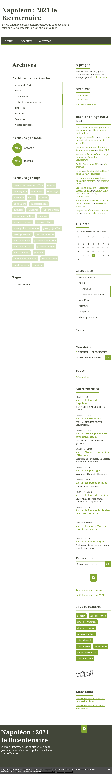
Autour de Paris (23, 85)
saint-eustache (21, 264)
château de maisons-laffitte (28, 185)
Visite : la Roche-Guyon (90, 541)
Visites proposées (24, 124)
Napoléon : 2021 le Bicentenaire (29, 14)
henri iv (43, 197)
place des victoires (23, 246)
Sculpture (20, 119)
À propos (45, 41)
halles (31, 197)
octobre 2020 (82, 95)
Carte (80, 330)
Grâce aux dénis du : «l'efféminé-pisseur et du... (93, 189)
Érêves (79, 170)
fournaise (19, 197)
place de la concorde (45, 240)
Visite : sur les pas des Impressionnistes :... (92, 435)
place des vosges (46, 246)
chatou (51, 185)
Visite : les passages (88, 470)
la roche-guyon (51, 209)
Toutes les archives (86, 104)
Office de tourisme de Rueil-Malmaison (90, 707)
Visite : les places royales (91, 482)
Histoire (19, 90)
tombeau (38, 264)
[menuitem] (9, 40)
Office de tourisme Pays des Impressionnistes (90, 700)
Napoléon (20, 107)
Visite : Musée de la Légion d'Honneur (92, 453)
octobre (29, 148)
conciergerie (20, 191)
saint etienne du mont (25, 258)
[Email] (93, 578)
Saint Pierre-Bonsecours (89, 158)
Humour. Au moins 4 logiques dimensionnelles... (91, 148)
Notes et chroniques (94, 213)
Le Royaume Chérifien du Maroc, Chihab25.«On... (92, 193)
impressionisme (39, 203)
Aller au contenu (10, 2)
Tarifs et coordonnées (29, 101)
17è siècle (23, 96)
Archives (26, 41)
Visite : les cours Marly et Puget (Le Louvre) (92, 527)
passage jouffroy (52, 228)
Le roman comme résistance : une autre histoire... (91, 179)
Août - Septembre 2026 (88, 164)
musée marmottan (24, 215)
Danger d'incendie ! (86, 137)
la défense (33, 209)
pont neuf (39, 252)
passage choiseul (23, 222)
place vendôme (22, 252)
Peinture (19, 113)
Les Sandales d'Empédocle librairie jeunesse (93, 172)
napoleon (43, 215)
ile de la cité (20, 203)
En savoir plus (36, 772)
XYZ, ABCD (104, 149)
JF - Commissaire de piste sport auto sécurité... (93, 140)
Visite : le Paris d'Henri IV (92, 495)
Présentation (24, 284)
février (28, 161)
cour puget (53, 191)
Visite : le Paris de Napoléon (87, 401)
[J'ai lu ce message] (109, 769)
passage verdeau (22, 234)
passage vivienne (45, 234)
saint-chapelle (49, 258)
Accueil (9, 41)
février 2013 (82, 99)
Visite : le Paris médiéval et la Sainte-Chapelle (93, 512)
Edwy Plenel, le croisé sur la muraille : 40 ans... (93, 202)
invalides (18, 209)
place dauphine (22, 240)
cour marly (37, 191)
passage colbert (44, 222)
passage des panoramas (26, 228)
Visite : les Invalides (88, 418)
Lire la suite (101, 77)
